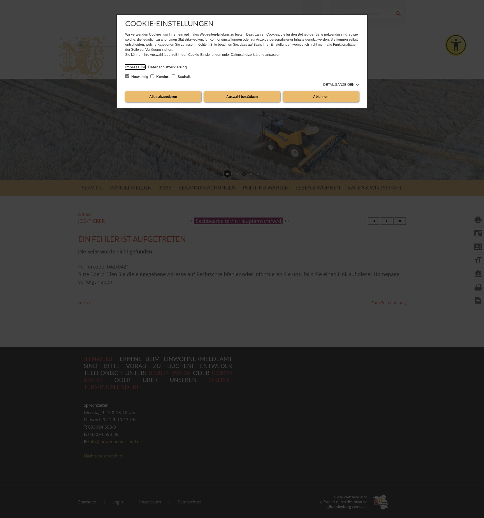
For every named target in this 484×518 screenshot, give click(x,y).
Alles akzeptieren (163, 97)
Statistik (184, 77)
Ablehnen (320, 97)
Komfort (162, 77)
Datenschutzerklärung (167, 67)
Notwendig (140, 77)
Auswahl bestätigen (242, 97)
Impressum (135, 67)
